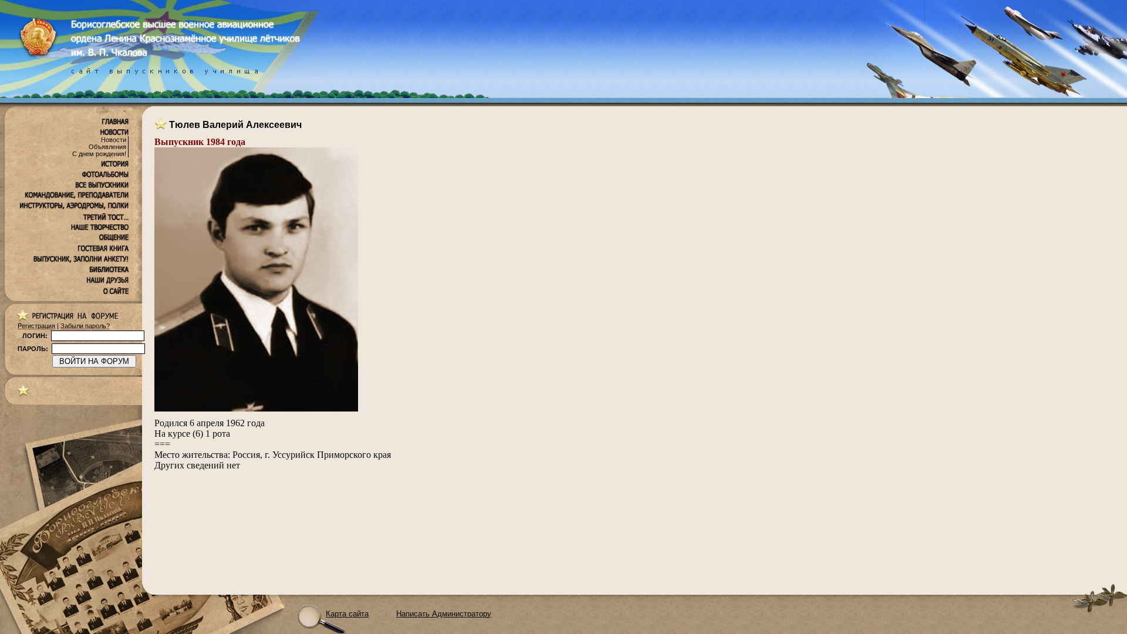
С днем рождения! (99, 153)
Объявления (107, 146)
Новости (113, 139)
